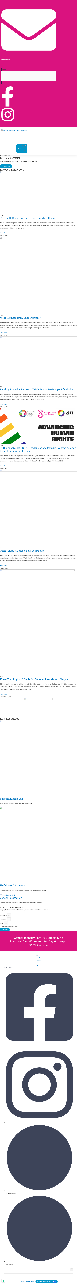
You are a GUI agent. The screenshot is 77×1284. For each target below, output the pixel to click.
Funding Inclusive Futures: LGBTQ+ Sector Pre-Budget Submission (37, 389)
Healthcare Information (13, 885)
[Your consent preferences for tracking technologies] (3, 1280)
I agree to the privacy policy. (10, 926)
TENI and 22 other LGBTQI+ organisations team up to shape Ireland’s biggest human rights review (38, 449)
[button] (1, 67)
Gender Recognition (11, 897)
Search (3, 69)
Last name (3, 919)
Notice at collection (27, 1282)
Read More (3, 233)
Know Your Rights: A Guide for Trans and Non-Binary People (34, 679)
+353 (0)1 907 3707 (38, 944)
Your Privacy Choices (44, 1282)
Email (2, 923)
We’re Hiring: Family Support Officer (20, 317)
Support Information (11, 798)
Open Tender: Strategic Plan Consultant (22, 550)
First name (3, 915)
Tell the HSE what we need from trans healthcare (27, 218)
